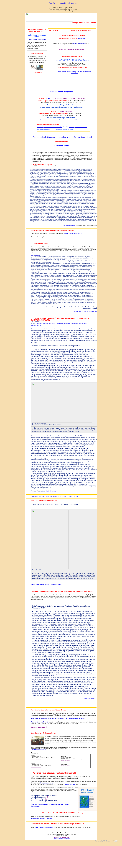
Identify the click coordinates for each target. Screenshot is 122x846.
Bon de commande (70, 784)
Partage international (69, 225)
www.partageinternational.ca (73, 233)
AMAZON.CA (81, 38)
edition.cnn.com (36, 325)
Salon (50, 98)
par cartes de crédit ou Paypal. (75, 718)
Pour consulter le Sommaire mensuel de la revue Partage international (74, 72)
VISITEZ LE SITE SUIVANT (38, 749)
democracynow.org (63, 323)
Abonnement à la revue (46, 783)
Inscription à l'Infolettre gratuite (42, 818)
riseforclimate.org (51, 491)
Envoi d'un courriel (36, 759)
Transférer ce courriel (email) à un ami (63, 3)
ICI (57, 795)
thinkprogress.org (49, 323)
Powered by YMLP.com (102, 841)
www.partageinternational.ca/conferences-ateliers (49, 127)
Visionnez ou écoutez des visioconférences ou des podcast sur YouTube (54, 496)
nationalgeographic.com (79, 323)
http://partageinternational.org (46, 827)
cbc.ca (39, 323)
